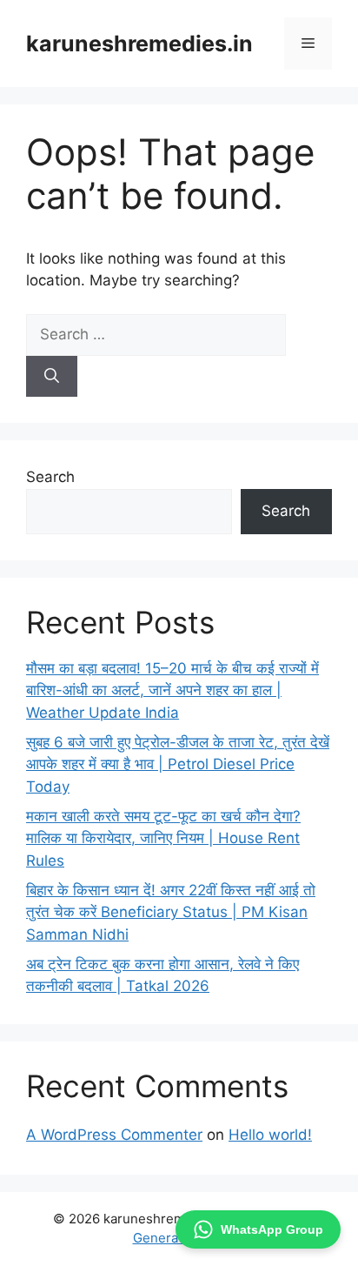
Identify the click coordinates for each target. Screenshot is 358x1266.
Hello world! (270, 1134)
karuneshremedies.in (139, 43)
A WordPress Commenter (114, 1134)
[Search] (51, 377)
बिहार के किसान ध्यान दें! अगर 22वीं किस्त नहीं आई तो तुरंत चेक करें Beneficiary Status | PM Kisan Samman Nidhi (170, 912)
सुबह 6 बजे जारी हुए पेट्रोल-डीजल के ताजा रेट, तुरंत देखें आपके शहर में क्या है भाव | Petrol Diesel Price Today (177, 764)
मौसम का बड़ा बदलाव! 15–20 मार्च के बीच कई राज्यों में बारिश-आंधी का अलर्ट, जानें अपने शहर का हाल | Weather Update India (172, 690)
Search (50, 477)
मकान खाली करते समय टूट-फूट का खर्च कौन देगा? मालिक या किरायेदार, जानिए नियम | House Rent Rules (163, 838)
